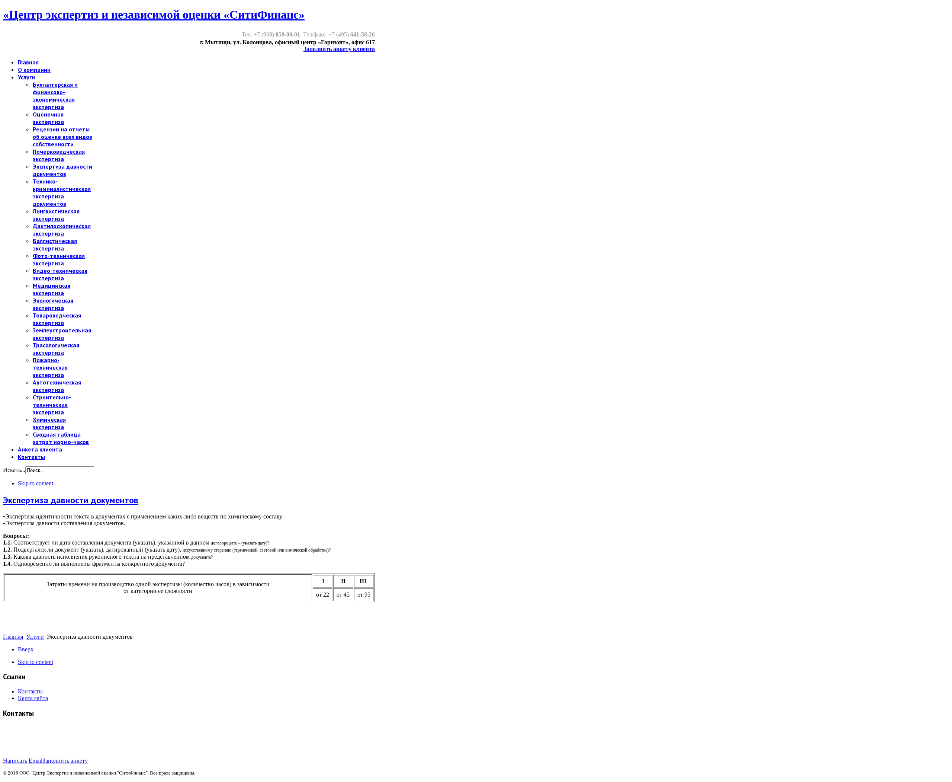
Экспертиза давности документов (70, 500)
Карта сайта (33, 698)
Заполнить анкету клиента (339, 49)
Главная (13, 636)
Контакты (30, 691)
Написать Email (22, 760)
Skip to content (35, 483)
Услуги (35, 636)
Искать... (14, 470)
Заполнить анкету (65, 760)
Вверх (25, 649)
